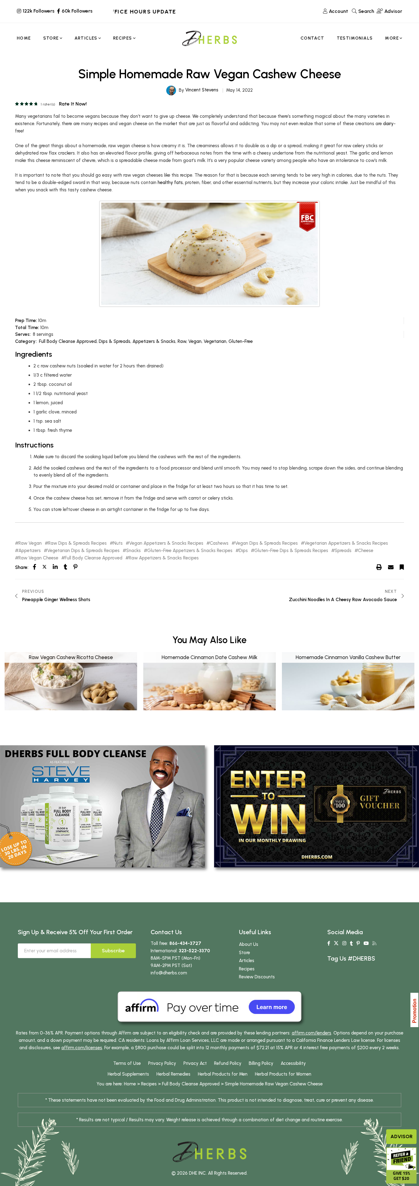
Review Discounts (257, 977)
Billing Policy (261, 1063)
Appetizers (29, 550)
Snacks (133, 550)
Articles (246, 960)
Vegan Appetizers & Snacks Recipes (166, 543)
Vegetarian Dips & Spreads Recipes (83, 550)
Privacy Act (195, 1063)
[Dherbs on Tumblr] (351, 943)
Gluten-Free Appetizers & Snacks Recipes (190, 550)
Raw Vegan (30, 543)
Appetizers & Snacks (154, 341)
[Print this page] (379, 567)
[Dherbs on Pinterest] (358, 943)
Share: (21, 567)
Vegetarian (215, 341)
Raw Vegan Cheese (38, 558)
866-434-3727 (185, 943)
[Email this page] (391, 567)
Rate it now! (73, 104)
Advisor (401, 1136)
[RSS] (374, 943)
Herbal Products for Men (223, 1074)
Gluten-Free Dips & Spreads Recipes (291, 550)
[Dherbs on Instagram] (344, 943)
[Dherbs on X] (336, 943)
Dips (243, 550)
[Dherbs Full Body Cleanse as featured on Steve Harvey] (102, 806)
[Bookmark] (402, 567)
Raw (182, 341)
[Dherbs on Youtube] (366, 943)
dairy (388, 123)
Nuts (118, 543)
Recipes (247, 969)
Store (244, 952)
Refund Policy (227, 1063)
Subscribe (113, 951)
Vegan (195, 341)
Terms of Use (127, 1063)
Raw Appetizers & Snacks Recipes (164, 558)
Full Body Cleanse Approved (68, 341)
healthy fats (170, 182)
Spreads (343, 550)
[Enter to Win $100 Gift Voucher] (316, 806)
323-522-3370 (194, 951)
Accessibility (293, 1063)
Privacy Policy (162, 1063)
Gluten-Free (241, 341)
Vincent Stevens (201, 90)
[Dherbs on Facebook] (328, 943)
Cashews (219, 543)
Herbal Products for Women (283, 1074)
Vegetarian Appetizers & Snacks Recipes (346, 543)
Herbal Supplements (128, 1074)
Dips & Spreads (114, 341)
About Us (248, 944)
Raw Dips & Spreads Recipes (77, 543)
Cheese (365, 550)
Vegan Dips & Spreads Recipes (266, 543)
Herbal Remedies (173, 1074)
